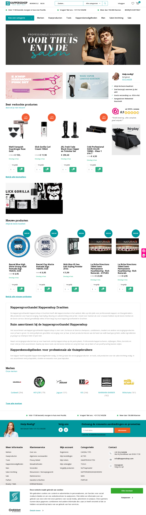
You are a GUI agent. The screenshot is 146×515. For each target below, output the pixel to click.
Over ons (33, 452)
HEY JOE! (39, 392)
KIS (84, 392)
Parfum (8, 480)
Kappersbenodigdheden (86, 18)
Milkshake (129, 392)
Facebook (61, 430)
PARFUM (84, 480)
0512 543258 (127, 79)
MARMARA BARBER (106, 394)
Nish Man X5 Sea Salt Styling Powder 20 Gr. (72, 266)
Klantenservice (35, 476)
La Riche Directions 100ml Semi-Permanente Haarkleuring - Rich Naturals (127, 268)
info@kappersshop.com (124, 459)
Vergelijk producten (67, 468)
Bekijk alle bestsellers (16, 177)
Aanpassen (125, 497)
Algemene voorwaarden (38, 456)
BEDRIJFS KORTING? (132, 10)
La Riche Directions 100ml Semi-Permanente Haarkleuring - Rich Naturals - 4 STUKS (100, 268)
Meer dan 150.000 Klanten (110, 10)
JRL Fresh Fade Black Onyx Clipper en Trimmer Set (70, 149)
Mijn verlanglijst (66, 464)
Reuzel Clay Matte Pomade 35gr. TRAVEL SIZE (45, 266)
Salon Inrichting (116, 18)
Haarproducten (55, 18)
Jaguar (62, 392)
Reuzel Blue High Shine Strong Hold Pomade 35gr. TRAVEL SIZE (17, 267)
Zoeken (105, 3)
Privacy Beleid (35, 460)
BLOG (42, 3)
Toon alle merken (14, 403)
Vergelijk (15, 165)
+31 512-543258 (121, 452)
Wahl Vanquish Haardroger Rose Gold (17, 149)
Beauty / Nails (11, 484)
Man (103, 18)
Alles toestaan (127, 491)
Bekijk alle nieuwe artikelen (19, 296)
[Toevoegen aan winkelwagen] (20, 169)
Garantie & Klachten (37, 480)
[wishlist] (133, 3)
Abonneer (122, 430)
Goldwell (17, 392)
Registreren (64, 452)
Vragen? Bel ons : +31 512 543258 (73, 10)
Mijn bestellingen (66, 456)
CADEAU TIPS (86, 452)
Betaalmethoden (36, 464)
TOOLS (83, 464)
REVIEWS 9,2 (34, 3)
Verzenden (34, 468)
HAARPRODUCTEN (88, 460)
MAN (83, 476)
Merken (40, 18)
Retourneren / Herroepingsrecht (41, 472)
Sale (129, 18)
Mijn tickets (64, 460)
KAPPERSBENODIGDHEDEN (91, 472)
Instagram (66, 430)
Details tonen (35, 510)
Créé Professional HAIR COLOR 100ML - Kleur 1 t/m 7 (95, 150)
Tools (68, 18)
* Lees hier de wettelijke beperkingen (94, 434)
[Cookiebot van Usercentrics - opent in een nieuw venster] (15, 510)
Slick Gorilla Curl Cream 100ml (43, 148)
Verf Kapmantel (86, 468)
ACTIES (83, 456)
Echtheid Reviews (36, 484)
